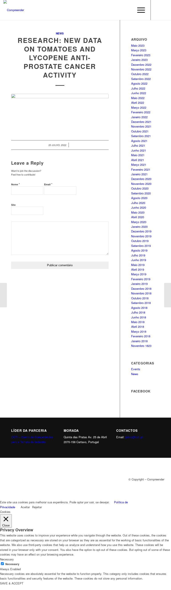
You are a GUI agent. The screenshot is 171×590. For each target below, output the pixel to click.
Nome (15, 184)
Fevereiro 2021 (140, 169)
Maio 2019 (138, 265)
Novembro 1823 (141, 346)
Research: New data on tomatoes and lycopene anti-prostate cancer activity (60, 57)
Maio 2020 (138, 212)
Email (48, 184)
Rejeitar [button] (37, 507)
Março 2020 (138, 222)
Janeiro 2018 (139, 341)
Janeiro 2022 (139, 117)
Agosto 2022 (139, 83)
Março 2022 (138, 107)
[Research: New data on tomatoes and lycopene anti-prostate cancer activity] (60, 112)
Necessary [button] (7, 559)
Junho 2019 (138, 260)
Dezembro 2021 (141, 122)
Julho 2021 (138, 145)
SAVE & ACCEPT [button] (11, 583)
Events (135, 369)
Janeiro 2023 (139, 60)
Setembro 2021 (141, 136)
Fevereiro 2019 (140, 279)
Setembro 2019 (141, 246)
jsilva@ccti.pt (134, 437)
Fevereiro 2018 (140, 336)
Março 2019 (138, 274)
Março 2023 (138, 50)
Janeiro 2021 (139, 174)
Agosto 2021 (139, 141)
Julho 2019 (138, 255)
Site (13, 204)
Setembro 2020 (141, 193)
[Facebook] (157, 10)
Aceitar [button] (25, 507)
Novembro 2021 (141, 126)
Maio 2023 (138, 45)
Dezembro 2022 (141, 64)
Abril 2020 (137, 217)
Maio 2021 (138, 155)
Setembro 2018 (141, 303)
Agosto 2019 (139, 250)
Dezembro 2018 (141, 288)
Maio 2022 (138, 98)
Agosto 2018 (139, 308)
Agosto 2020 (139, 198)
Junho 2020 (138, 207)
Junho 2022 (138, 93)
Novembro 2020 (141, 184)
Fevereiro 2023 (140, 55)
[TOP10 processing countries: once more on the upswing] (3, 295)
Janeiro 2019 (139, 284)
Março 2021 (138, 164)
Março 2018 (138, 331)
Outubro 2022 (140, 74)
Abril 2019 (137, 269)
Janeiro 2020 (139, 226)
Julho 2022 (138, 88)
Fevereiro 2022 (140, 112)
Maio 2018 (138, 322)
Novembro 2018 (141, 293)
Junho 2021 (138, 150)
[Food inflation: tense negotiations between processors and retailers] (167, 295)
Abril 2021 (137, 160)
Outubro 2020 (140, 188)
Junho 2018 (138, 317)
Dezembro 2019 (141, 231)
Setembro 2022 (141, 79)
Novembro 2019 (141, 236)
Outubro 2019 (140, 241)
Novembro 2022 (141, 69)
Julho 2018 (138, 312)
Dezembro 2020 (141, 179)
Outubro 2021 (140, 131)
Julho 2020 (138, 203)
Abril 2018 (137, 326)
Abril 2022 (137, 102)
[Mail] (164, 10)
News (60, 33)
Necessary (12, 564)
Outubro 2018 (140, 298)
